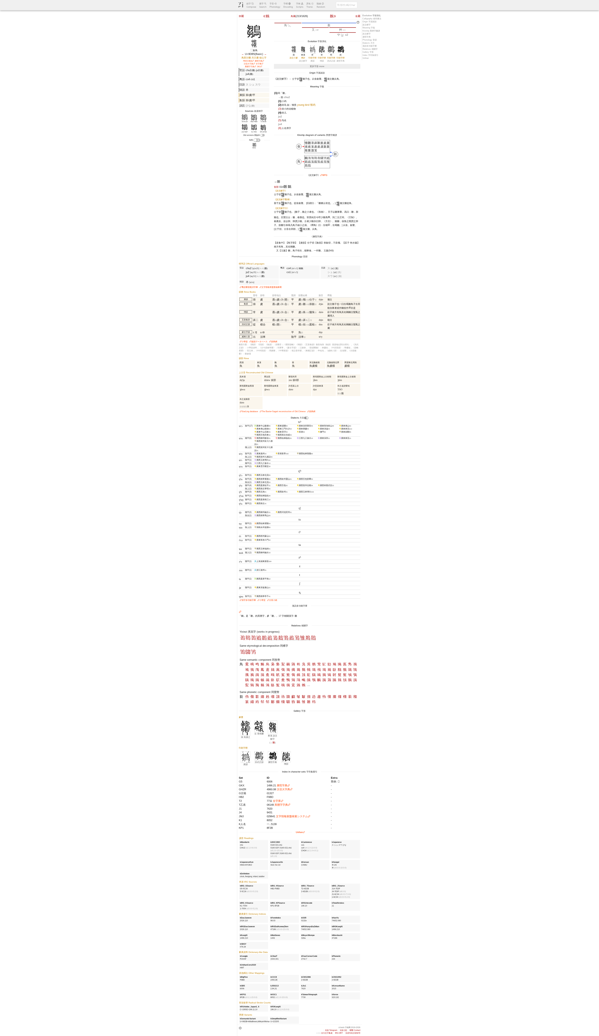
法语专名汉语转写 (352, 1033)
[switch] (262, 135)
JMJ (258, 66)
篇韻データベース (259, 341)
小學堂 (245, 341)
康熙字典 (258, 61)
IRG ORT (339, 1033)
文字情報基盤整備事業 (271, 287)
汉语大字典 (248, 64)
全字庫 (258, 64)
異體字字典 (249, 66)
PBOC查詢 (247, 61)
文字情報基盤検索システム (292, 816)
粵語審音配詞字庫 (250, 287)
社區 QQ (343, 1030)
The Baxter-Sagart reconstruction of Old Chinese (284, 411)
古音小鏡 (273, 600)
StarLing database (250, 411)
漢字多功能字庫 (249, 600)
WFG (324, 175)
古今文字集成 (326, 1033)
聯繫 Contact (355, 1030)
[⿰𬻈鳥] (313, 639)
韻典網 (274, 341)
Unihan (299, 832)
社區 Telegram (331, 1030)
